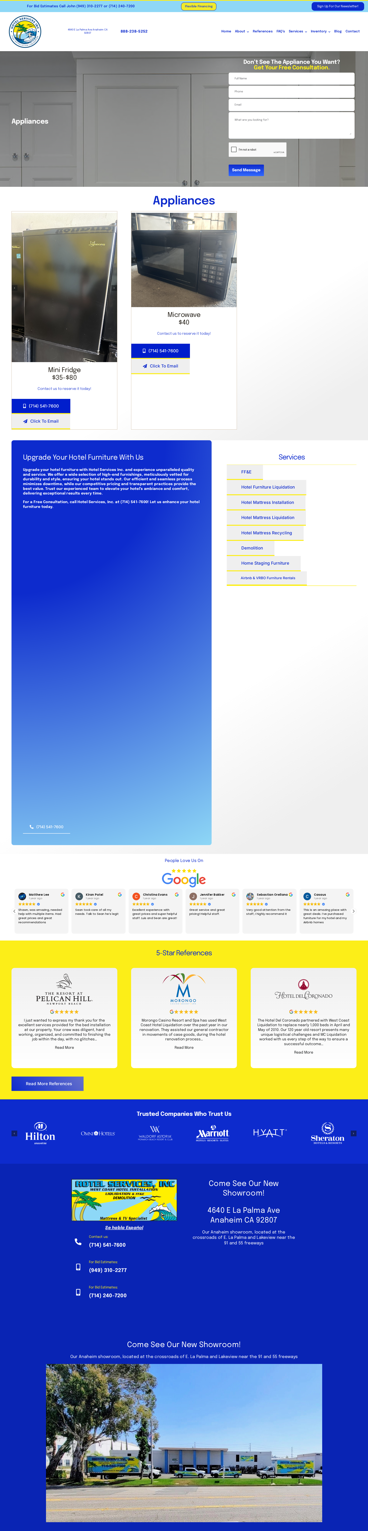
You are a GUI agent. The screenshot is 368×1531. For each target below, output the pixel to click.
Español (134, 1228)
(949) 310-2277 (89, 6)
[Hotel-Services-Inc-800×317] (124, 1181)
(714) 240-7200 (121, 6)
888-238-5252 (134, 31)
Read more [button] (314, 928)
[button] (14, 288)
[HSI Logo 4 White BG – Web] (25, 17)
